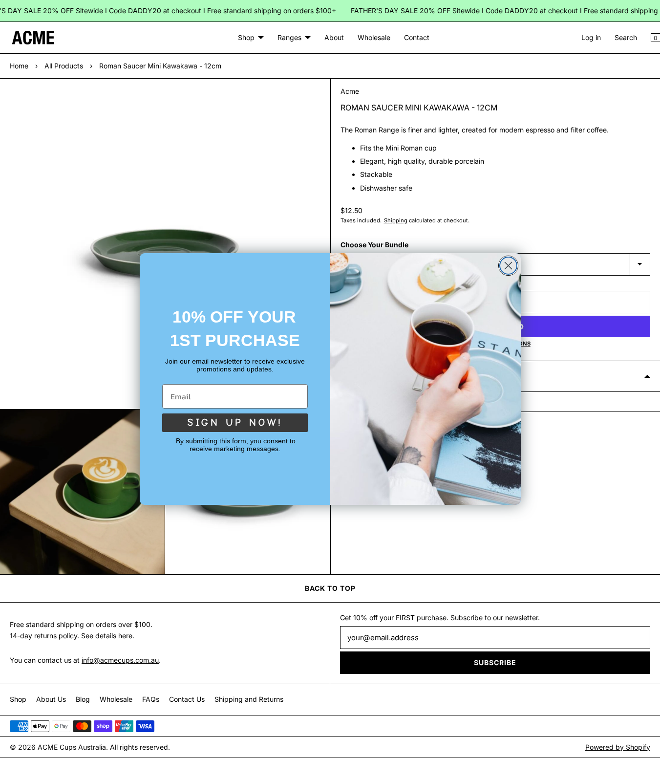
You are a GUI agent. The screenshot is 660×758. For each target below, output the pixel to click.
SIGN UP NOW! (235, 422)
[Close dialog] (508, 265)
